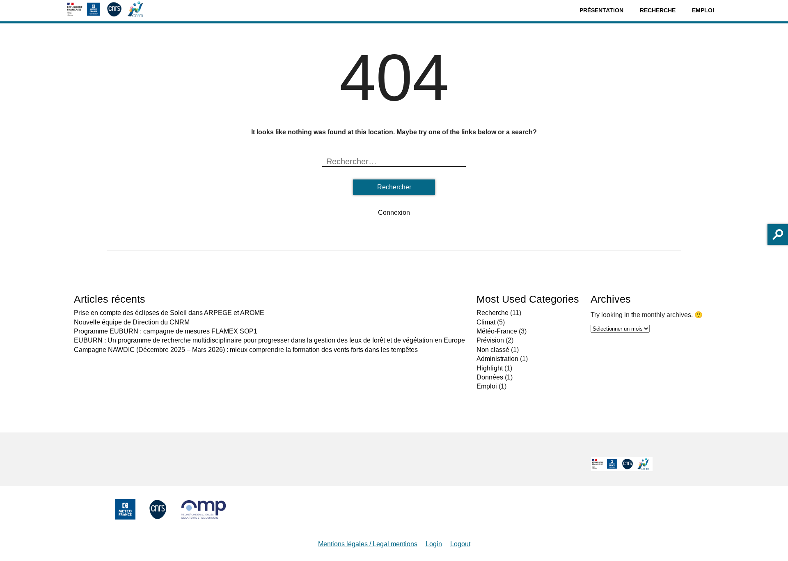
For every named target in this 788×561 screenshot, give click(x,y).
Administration (497, 358)
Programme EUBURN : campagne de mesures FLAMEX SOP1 (165, 331)
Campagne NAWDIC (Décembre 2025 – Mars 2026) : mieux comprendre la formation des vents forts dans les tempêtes (246, 349)
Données (489, 377)
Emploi (703, 10)
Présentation (601, 10)
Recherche (658, 10)
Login (434, 543)
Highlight (489, 368)
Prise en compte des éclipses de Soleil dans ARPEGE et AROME (169, 312)
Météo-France (496, 331)
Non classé (492, 349)
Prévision (490, 340)
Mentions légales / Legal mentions (367, 543)
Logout (460, 543)
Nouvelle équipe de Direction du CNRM (132, 322)
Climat (485, 322)
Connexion (394, 212)
